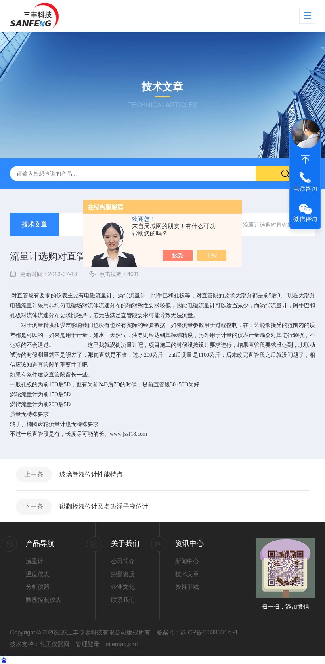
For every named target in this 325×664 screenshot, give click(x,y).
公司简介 (123, 561)
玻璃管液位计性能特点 (91, 474)
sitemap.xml (122, 644)
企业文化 (123, 586)
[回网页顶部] (305, 159)
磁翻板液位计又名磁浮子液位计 (103, 506)
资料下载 (187, 586)
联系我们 (123, 599)
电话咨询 (305, 188)
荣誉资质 (123, 574)
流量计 (35, 561)
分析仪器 (38, 586)
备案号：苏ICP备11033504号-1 (197, 632)
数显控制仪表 (43, 599)
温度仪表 (38, 574)
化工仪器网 (54, 644)
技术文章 (34, 224)
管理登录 (87, 644)
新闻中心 (187, 561)
